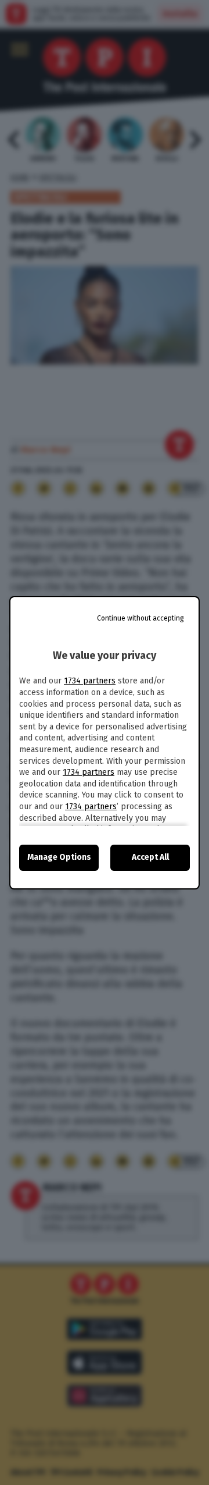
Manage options (59, 857)
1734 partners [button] (90, 681)
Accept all (150, 857)
